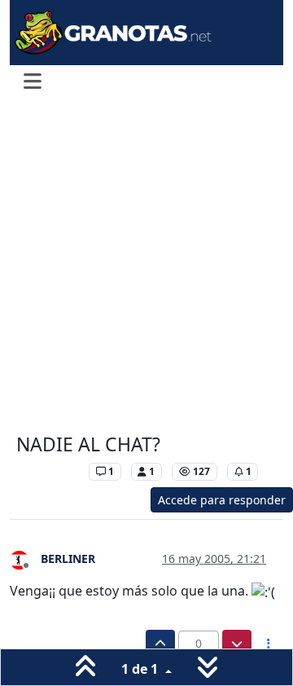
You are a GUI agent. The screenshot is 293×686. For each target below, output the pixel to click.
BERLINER (68, 558)
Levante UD (48, 471)
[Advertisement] (146, 267)
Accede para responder (222, 500)
